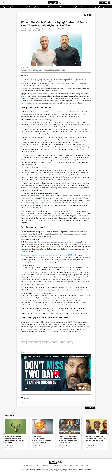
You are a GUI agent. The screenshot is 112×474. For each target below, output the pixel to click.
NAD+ (62, 342)
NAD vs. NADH (45, 466)
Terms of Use (79, 466)
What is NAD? (34, 466)
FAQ (87, 466)
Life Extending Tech (32, 7)
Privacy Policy (67, 466)
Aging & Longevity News (10, 7)
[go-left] (4, 434)
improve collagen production (43, 200)
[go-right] (108, 434)
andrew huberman (34, 342)
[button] (85, 15)
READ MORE (8, 445)
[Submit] (3, 2)
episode (23, 96)
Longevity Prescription (99, 7)
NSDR (69, 342)
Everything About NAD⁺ (55, 7)
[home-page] (56, 2)
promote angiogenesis (65, 198)
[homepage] (56, 462)
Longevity (54, 342)
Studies (50, 302)
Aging (23, 342)
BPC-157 (45, 342)
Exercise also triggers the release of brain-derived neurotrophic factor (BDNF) (47, 255)
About (26, 466)
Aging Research (77, 7)
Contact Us (56, 466)
